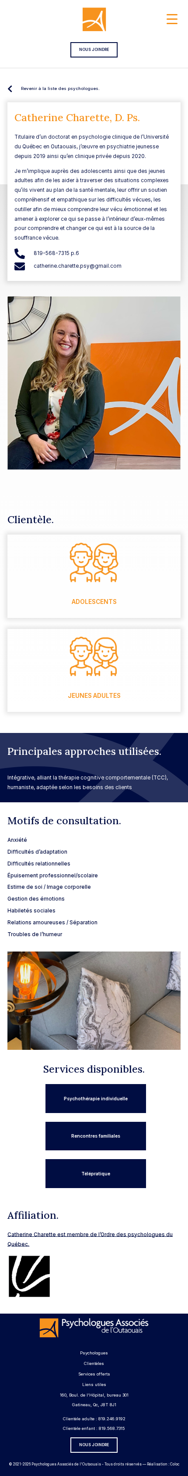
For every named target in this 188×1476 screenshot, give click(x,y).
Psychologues (94, 1352)
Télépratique (95, 1173)
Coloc (174, 1464)
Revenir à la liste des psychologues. (60, 88)
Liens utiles (94, 1384)
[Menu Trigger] (172, 19)
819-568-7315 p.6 (56, 253)
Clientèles (94, 1363)
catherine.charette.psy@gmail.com (78, 266)
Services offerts (94, 1374)
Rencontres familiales (95, 1135)
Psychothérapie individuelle (96, 1098)
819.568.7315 (112, 1428)
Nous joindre (94, 49)
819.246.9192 (111, 1418)
